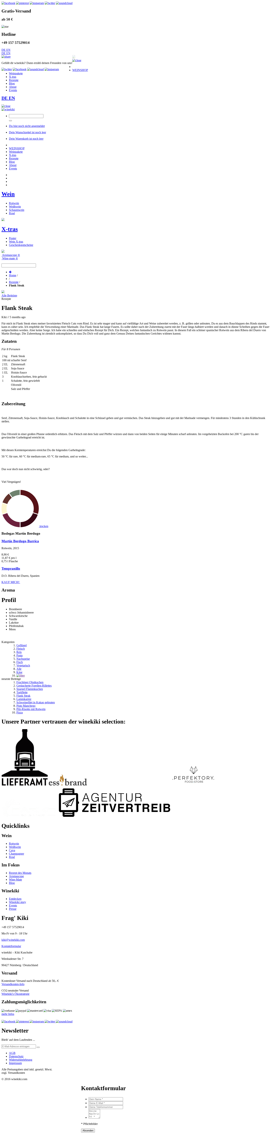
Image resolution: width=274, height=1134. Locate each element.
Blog (12, 882)
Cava (12, 850)
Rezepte (13, 282)
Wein (8, 194)
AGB (12, 1053)
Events (13, 905)
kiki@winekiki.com (13, 939)
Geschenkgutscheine (21, 245)
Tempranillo (10, 568)
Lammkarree (23, 699)
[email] (38, 1047)
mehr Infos (7, 1014)
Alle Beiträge (9, 295)
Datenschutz (16, 1056)
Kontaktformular (11, 946)
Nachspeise (23, 658)
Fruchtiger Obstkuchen (29, 682)
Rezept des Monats (20, 872)
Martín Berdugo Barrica (20, 541)
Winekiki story (17, 902)
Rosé (12, 213)
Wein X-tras (16, 241)
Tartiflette (22, 692)
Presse (12, 908)
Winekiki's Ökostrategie (15, 993)
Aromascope (16, 876)
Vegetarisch (23, 665)
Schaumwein (16, 209)
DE (3, 49)
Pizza (19, 712)
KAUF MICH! (10, 582)
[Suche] (10, 120)
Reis (19, 652)
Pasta (19, 655)
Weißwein (15, 206)
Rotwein (14, 203)
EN (8, 49)
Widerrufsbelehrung (20, 1059)
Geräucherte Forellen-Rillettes (34, 685)
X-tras (9, 229)
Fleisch (20, 648)
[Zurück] (10, 272)
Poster (12, 238)
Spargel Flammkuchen (29, 689)
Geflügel (21, 645)
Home (12, 275)
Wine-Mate (15, 879)
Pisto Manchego (25, 705)
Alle (18, 668)
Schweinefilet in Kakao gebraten (35, 702)
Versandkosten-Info (12, 984)
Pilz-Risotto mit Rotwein (30, 709)
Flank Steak (23, 695)
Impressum (15, 1063)
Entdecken (15, 898)
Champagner (16, 853)
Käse (19, 672)
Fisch (19, 662)
